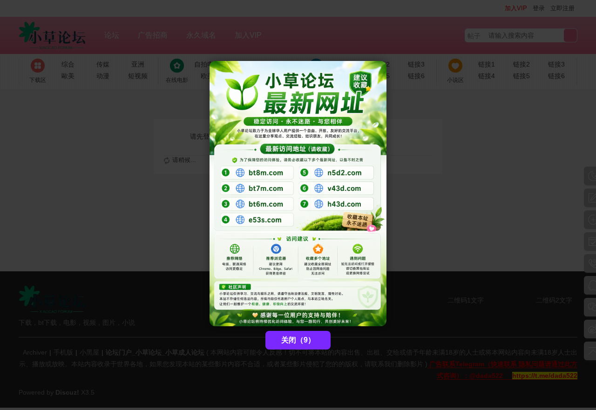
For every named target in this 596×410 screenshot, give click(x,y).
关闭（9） (298, 340)
